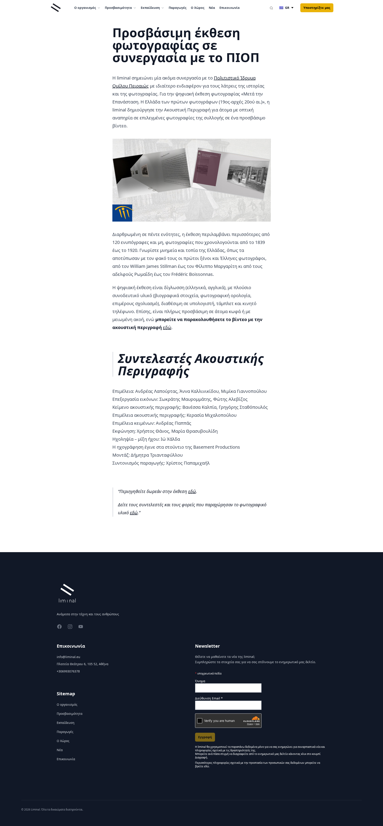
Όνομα (200, 681)
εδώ (167, 327)
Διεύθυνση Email (209, 698)
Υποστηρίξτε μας (316, 8)
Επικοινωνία (229, 8)
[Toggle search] (271, 8)
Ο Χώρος (197, 8)
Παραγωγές (177, 8)
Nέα (212, 8)
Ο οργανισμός (67, 704)
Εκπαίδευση (65, 723)
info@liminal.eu (68, 657)
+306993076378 (68, 671)
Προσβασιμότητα (69, 713)
